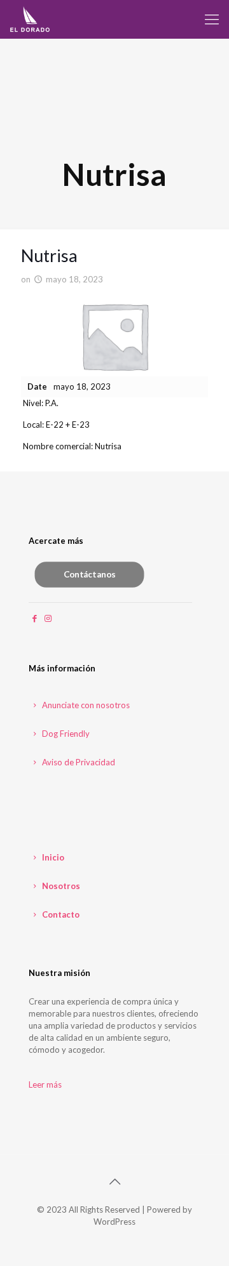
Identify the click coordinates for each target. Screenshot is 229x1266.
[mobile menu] (212, 19)
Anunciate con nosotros (85, 705)
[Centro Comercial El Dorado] (30, 19)
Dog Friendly (65, 734)
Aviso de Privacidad (77, 762)
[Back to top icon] (114, 1181)
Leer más (45, 1084)
